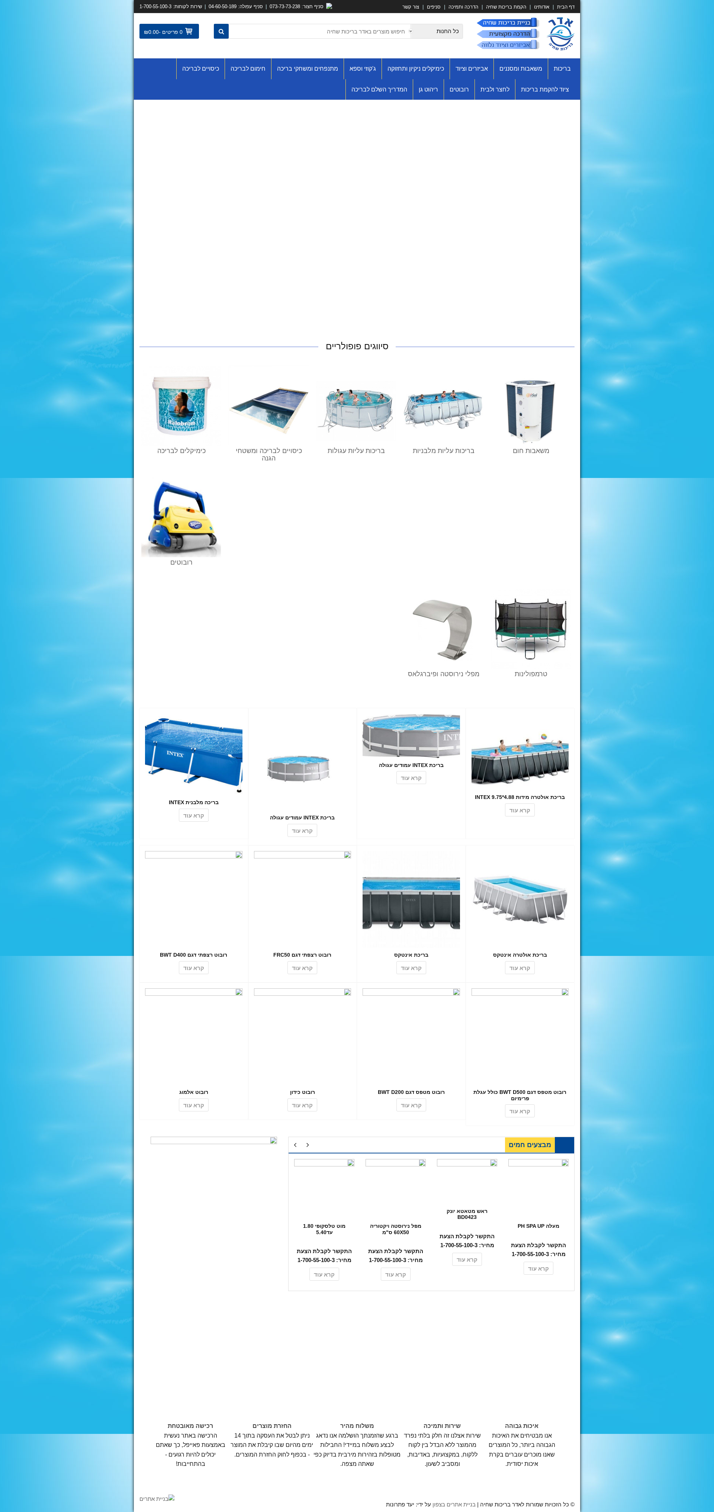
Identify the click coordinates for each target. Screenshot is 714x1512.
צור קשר (410, 7)
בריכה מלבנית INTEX (194, 802)
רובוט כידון (302, 1092)
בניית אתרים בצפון (454, 1504)
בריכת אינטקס (411, 955)
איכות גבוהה (521, 1426)
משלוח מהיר (357, 1426)
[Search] (221, 31)
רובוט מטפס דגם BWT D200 (411, 1092)
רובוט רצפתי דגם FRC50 (302, 955)
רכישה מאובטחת (190, 1426)
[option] (538, 1219)
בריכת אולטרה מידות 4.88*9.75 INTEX (520, 797)
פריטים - (171, 32)
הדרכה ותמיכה (463, 7)
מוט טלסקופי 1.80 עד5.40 (324, 1229)
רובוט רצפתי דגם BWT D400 (193, 955)
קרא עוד (519, 810)
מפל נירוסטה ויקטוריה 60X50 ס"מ (395, 1229)
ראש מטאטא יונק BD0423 (467, 1214)
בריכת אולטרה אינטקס (520, 955)
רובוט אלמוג (193, 1092)
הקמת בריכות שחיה (506, 7)
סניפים (434, 7)
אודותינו (541, 7)
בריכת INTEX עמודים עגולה (411, 765)
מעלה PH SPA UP (538, 1226)
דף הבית (565, 7)
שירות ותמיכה (442, 1426)
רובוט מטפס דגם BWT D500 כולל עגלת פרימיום (519, 1095)
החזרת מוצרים (272, 1426)
